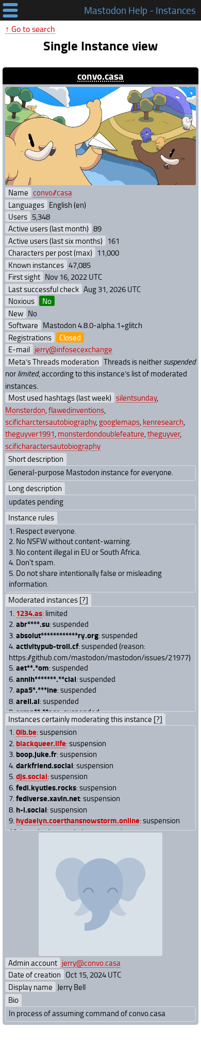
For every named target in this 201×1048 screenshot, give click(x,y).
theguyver (163, 433)
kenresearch (163, 422)
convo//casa (52, 192)
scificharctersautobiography (50, 422)
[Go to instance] (100, 136)
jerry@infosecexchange (73, 349)
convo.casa (100, 76)
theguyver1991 (30, 433)
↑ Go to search (30, 28)
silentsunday (136, 397)
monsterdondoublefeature (101, 433)
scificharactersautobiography (52, 446)
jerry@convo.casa (91, 962)
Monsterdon (25, 410)
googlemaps (119, 422)
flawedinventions (76, 410)
